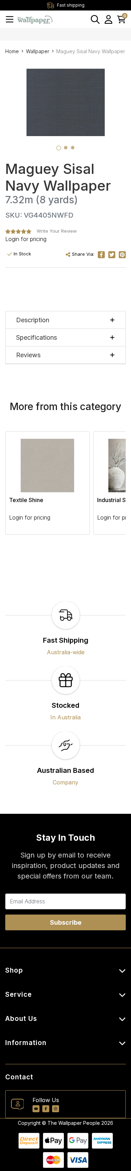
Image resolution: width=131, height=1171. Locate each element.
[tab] (58, 148)
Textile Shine (26, 499)
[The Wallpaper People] (34, 19)
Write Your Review (57, 231)
